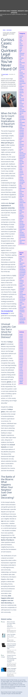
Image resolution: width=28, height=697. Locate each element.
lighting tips (21, 92)
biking (20, 94)
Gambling (21, 75)
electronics (21, 221)
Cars (20, 42)
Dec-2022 (21, 354)
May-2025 (21, 380)
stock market (21, 275)
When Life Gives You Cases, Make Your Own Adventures (11, 624)
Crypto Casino (22, 73)
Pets (20, 61)
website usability (22, 307)
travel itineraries (22, 319)
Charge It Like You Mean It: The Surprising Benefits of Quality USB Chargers (11, 658)
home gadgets (22, 122)
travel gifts (21, 183)
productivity (21, 136)
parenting (21, 149)
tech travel (21, 152)
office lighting (21, 207)
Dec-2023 (21, 348)
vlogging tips (21, 180)
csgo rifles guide (22, 299)
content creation (22, 202)
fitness (20, 147)
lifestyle (20, 127)
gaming (20, 167)
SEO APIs (21, 72)
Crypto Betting (22, 235)
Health (20, 37)
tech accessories (22, 83)
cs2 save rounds (22, 318)
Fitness (20, 48)
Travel (20, 39)
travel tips (21, 204)
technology (9, 30)
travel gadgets (22, 182)
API (20, 238)
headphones (21, 211)
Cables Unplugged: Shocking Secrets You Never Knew (11, 670)
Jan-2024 (21, 337)
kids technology (22, 156)
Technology (21, 58)
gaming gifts (21, 98)
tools (20, 150)
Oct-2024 (21, 365)
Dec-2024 (21, 373)
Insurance (21, 36)
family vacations (22, 274)
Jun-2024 (21, 334)
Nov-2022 (21, 372)
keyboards (21, 205)
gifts (20, 97)
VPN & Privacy (22, 243)
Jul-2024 (20, 369)
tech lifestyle (21, 216)
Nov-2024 (21, 343)
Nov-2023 (21, 347)
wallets (20, 219)
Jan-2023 (21, 364)
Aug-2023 (21, 351)
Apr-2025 (21, 376)
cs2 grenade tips (22, 272)
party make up (22, 297)
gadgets (20, 124)
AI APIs (20, 87)
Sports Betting (22, 224)
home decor (21, 131)
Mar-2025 (21, 378)
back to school (22, 155)
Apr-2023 (21, 336)
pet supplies (21, 133)
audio (20, 185)
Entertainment (22, 62)
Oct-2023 (21, 339)
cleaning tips (21, 128)
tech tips (21, 138)
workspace (21, 177)
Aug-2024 (21, 350)
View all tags (21, 322)
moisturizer (21, 280)
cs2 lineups (21, 277)
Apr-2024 (21, 345)
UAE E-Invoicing (22, 237)
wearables (21, 178)
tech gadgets (21, 76)
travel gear (21, 91)
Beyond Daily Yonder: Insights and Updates (14, 12)
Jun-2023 (21, 340)
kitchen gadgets (22, 188)
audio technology (22, 153)
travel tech (21, 218)
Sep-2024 (21, 370)
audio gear (21, 113)
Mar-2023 (21, 353)
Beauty (20, 50)
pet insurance (21, 256)
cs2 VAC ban (21, 321)
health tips (21, 95)
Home (4, 30)
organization (21, 106)
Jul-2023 (20, 367)
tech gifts (21, 105)
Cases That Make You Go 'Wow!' (11, 635)
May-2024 (21, 361)
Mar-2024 (21, 362)
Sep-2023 (21, 358)
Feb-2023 (21, 342)
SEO (20, 56)
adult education (22, 269)
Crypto (20, 197)
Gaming (20, 43)
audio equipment (22, 111)
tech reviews (21, 117)
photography (21, 81)
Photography (21, 67)
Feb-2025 (21, 375)
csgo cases (21, 267)
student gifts (21, 100)
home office (21, 161)
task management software (21, 263)
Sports (20, 59)
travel (20, 175)
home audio (21, 134)
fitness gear (21, 145)
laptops (20, 186)
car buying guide (22, 266)
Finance (20, 47)
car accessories (22, 125)
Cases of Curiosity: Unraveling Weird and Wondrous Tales (11, 646)
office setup (21, 196)
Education (21, 45)
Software (21, 40)
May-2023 (21, 356)
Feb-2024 (21, 359)
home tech (21, 222)
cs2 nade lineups (22, 270)
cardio (20, 258)
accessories (21, 130)
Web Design (21, 54)
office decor (21, 163)
